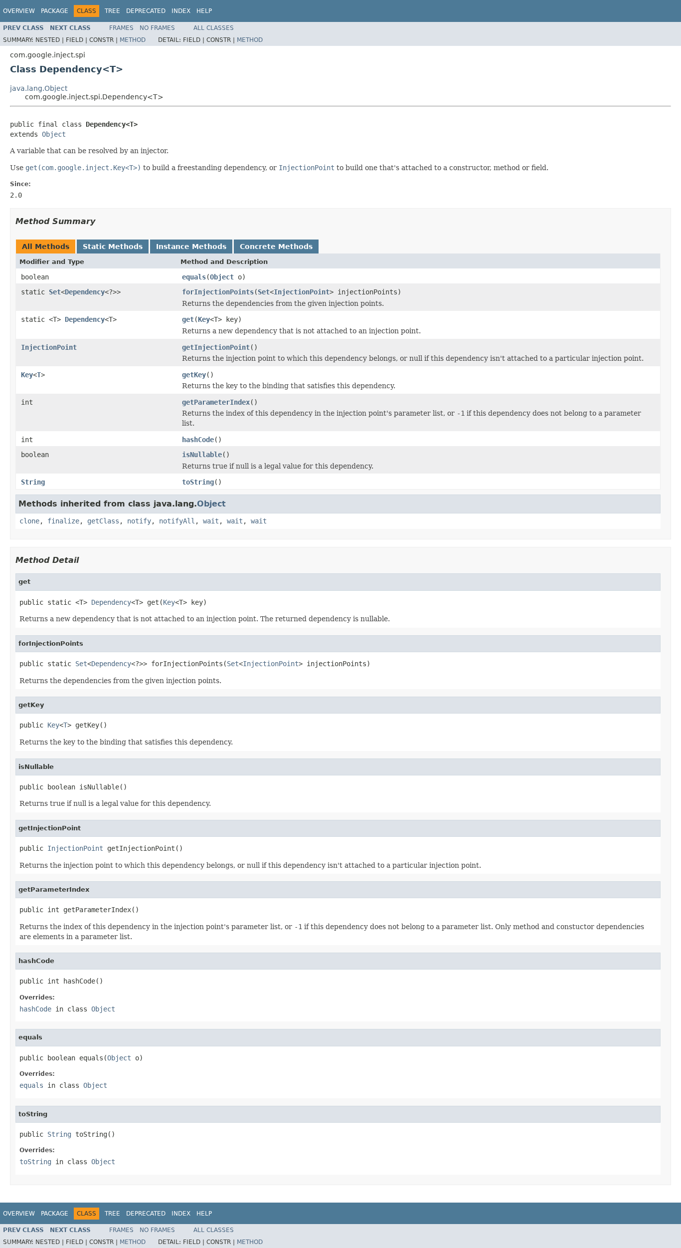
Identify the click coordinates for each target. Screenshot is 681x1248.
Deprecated (146, 10)
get (188, 319)
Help (204, 10)
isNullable (202, 455)
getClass (103, 521)
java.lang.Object (38, 88)
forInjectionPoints (218, 292)
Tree (112, 10)
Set (55, 292)
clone (29, 521)
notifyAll (177, 521)
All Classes (213, 27)
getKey (194, 375)
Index (180, 10)
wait (211, 521)
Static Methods (113, 246)
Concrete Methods (276, 246)
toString (198, 482)
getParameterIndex (216, 402)
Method (133, 39)
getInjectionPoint (216, 347)
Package (54, 10)
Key (204, 319)
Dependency (85, 292)
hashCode (198, 440)
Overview (19, 10)
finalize (63, 521)
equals (194, 277)
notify (139, 521)
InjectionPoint (302, 292)
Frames (121, 27)
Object (54, 134)
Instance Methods (191, 246)
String (33, 482)
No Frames (157, 27)
